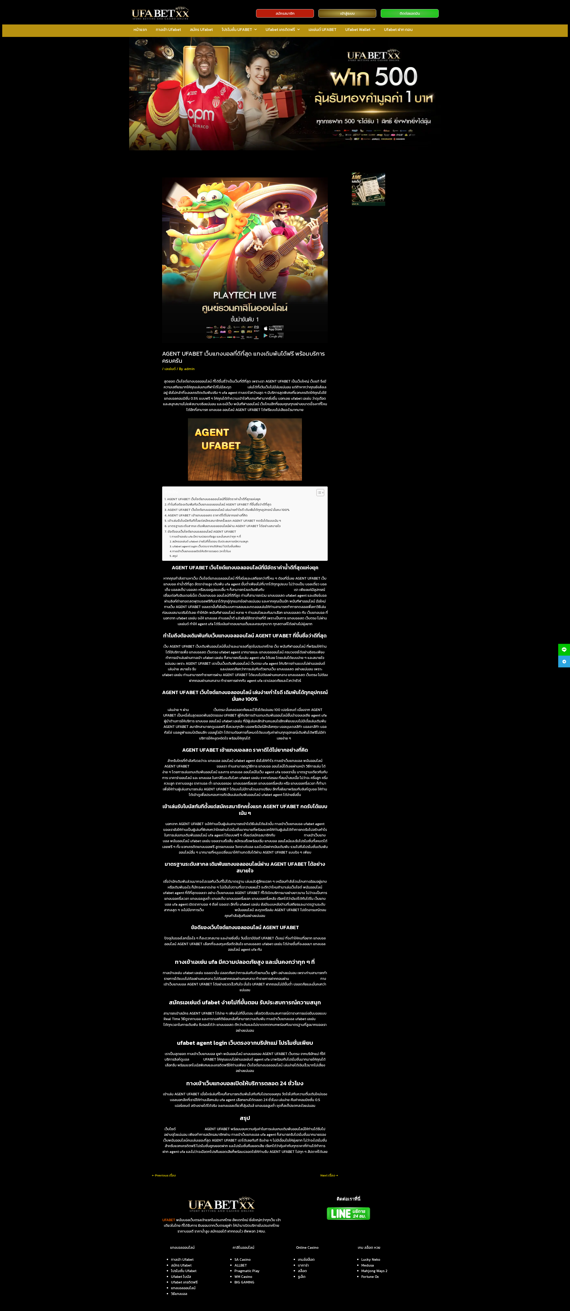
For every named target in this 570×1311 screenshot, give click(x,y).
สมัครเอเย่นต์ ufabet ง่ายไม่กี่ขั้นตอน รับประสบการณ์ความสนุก (210, 541)
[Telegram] (564, 661)
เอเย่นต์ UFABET (322, 29)
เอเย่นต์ (170, 368)
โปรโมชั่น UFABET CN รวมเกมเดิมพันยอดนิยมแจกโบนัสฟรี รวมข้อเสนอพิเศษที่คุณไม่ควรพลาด (380, 281)
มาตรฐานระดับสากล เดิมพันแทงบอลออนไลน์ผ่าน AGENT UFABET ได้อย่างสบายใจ (224, 526)
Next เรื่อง (329, 1175)
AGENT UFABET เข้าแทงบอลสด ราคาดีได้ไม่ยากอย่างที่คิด (208, 515)
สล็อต (302, 1270)
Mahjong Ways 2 (374, 1270)
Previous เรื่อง (164, 1175)
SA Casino (242, 1259)
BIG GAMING (244, 1282)
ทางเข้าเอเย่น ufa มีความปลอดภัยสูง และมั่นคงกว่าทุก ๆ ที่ (206, 536)
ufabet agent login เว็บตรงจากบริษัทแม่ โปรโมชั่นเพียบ (206, 546)
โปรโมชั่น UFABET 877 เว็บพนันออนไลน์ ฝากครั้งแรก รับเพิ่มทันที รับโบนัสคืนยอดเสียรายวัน (380, 299)
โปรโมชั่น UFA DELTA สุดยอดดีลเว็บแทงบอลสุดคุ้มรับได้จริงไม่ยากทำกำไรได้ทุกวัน (381, 315)
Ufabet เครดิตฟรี (280, 29)
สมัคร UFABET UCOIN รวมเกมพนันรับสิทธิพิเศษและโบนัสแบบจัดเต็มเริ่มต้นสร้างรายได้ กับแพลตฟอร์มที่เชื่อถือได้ (382, 228)
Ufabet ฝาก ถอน (398, 29)
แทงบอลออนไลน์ (183, 1288)
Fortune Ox (370, 1276)
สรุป (174, 556)
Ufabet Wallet (357, 29)
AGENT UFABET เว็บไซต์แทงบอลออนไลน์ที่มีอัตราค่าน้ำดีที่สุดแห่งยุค (214, 499)
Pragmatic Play (247, 1270)
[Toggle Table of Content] (318, 492)
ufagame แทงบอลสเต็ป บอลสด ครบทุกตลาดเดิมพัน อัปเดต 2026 (400, 184)
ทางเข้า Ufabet (168, 29)
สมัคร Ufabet (201, 29)
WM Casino (243, 1276)
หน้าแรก (140, 29)
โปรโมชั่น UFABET (237, 29)
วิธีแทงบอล (179, 1293)
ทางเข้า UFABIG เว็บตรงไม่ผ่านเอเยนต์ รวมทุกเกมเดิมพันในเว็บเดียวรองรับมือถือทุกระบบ (382, 246)
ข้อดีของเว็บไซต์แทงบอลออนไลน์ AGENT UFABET (202, 531)
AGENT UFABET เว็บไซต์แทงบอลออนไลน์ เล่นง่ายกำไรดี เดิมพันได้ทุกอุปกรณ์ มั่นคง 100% (228, 509)
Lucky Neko (370, 1259)
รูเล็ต (301, 1276)
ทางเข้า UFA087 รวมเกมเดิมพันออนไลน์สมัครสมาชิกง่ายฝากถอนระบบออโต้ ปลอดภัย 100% (379, 264)
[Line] (564, 650)
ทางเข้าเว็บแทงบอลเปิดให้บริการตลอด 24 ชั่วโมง (201, 551)
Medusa (367, 1265)
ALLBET (240, 1265)
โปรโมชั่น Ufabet (183, 1270)
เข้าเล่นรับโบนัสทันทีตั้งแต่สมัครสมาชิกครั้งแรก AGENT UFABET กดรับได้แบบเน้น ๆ (224, 520)
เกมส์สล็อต (306, 1259)
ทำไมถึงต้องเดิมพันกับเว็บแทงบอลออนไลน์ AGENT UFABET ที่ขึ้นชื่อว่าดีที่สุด (219, 504)
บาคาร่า (303, 1265)
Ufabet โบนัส (181, 1276)
